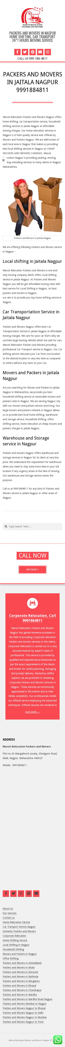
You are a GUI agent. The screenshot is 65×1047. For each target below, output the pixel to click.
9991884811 (32, 569)
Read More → (32, 712)
